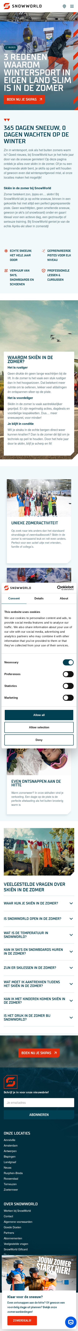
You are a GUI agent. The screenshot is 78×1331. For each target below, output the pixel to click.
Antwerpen (10, 1151)
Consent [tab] (14, 598)
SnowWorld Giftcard (16, 1249)
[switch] (68, 674)
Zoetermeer (11, 1189)
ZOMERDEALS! (22, 1320)
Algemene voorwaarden (18, 1222)
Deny (39, 739)
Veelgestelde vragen (16, 1244)
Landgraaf (10, 1162)
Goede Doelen (12, 1227)
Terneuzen (10, 1184)
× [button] (72, 1260)
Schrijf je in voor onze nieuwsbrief (26, 1092)
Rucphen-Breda (13, 1173)
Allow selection (39, 727)
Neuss (7, 1167)
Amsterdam (11, 1145)
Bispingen (10, 1156)
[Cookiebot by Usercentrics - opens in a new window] (57, 588)
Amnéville (9, 1140)
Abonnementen (13, 1238)
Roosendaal (11, 1178)
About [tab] (64, 598)
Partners (9, 1233)
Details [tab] (39, 598)
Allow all (39, 715)
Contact (8, 1216)
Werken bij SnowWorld (17, 1211)
